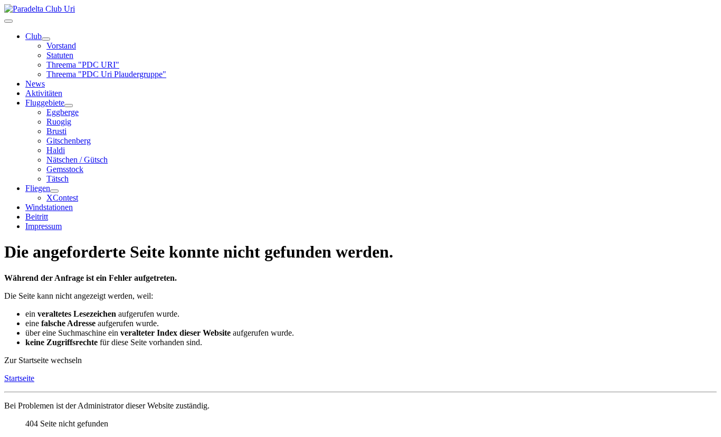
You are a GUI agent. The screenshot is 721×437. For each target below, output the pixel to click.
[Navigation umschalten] (8, 21)
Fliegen (37, 188)
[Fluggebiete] (68, 105)
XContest (62, 197)
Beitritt (36, 216)
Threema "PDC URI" (82, 64)
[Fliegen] (54, 191)
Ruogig (58, 121)
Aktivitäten (43, 93)
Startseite (19, 378)
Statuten (59, 55)
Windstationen (49, 207)
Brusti (56, 131)
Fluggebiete (44, 102)
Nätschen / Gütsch (77, 159)
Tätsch (57, 178)
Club (33, 36)
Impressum (43, 226)
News (35, 83)
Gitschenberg (68, 140)
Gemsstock (64, 169)
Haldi (55, 150)
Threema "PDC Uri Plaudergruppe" (106, 74)
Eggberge (62, 112)
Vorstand (61, 45)
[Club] (46, 39)
